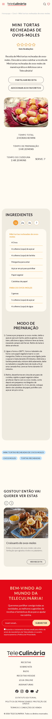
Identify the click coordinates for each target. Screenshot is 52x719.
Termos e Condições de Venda (26, 708)
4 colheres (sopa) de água (22, 306)
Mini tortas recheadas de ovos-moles (23, 452)
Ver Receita (36, 562)
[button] (18, 44)
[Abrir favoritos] (48, 4)
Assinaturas (26, 684)
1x (15, 222)
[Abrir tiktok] (37, 691)
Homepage (6, 13)
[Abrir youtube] (32, 691)
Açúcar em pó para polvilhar (23, 268)
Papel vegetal (17, 275)
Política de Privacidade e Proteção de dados (26, 703)
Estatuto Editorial (26, 698)
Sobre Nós (26, 666)
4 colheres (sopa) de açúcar (23, 249)
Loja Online (26, 680)
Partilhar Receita (26, 80)
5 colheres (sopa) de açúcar (23, 300)
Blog (26, 671)
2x (22, 222)
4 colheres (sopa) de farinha (23, 255)
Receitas (26, 662)
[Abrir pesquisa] (44, 4)
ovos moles (9, 458)
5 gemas (15, 293)
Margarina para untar (20, 262)
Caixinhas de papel (19, 281)
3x (29, 222)
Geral (14, 13)
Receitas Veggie (26, 675)
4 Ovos (14, 242)
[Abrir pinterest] (27, 691)
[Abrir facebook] (16, 691)
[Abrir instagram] (21, 691)
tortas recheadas (30, 458)
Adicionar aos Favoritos (26, 88)
